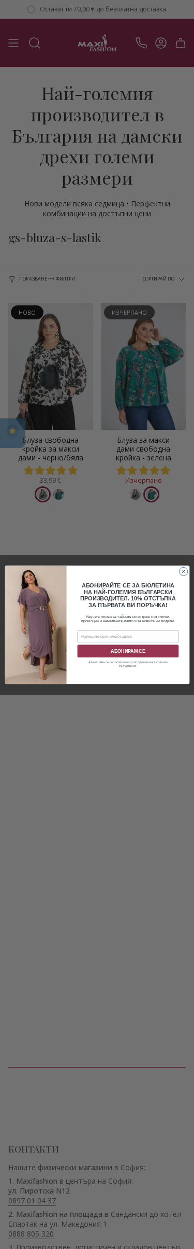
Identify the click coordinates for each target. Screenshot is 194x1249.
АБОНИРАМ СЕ (128, 650)
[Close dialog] (183, 571)
